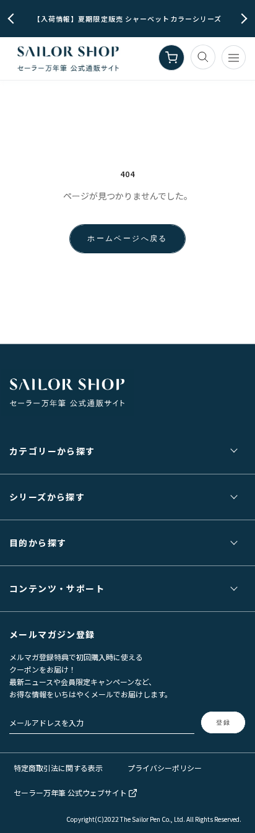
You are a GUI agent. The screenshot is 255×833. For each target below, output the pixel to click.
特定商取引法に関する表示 (58, 767)
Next (242, 19)
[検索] (203, 57)
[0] (171, 58)
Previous (13, 19)
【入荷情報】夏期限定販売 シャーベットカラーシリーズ (127, 19)
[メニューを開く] (234, 57)
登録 (223, 722)
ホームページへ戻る (127, 238)
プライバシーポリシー (164, 767)
